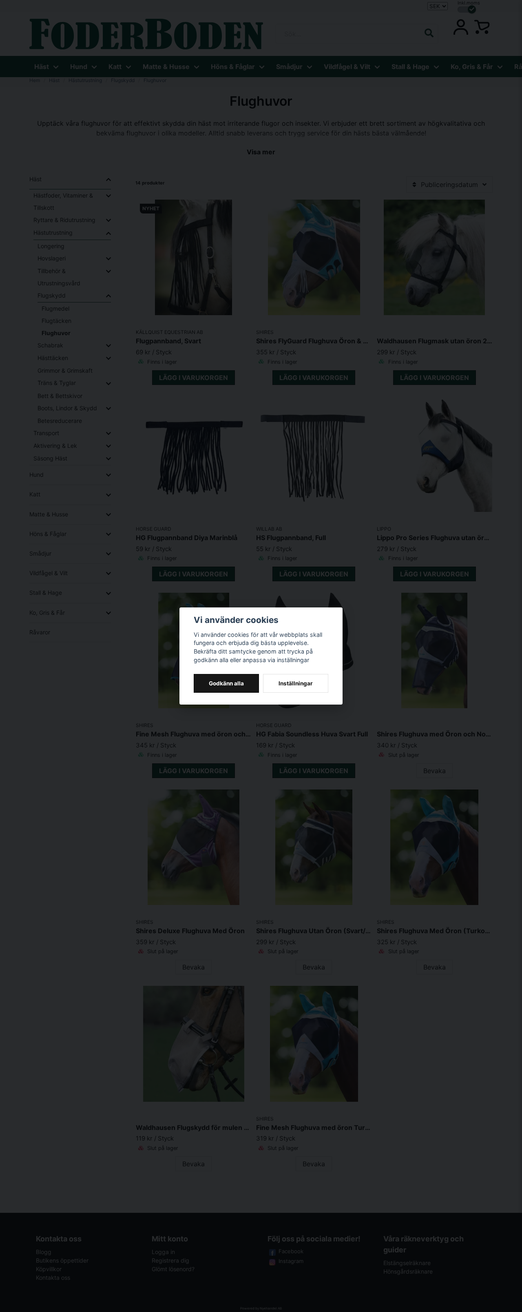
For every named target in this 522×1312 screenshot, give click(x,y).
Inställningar (296, 683)
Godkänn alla (226, 683)
